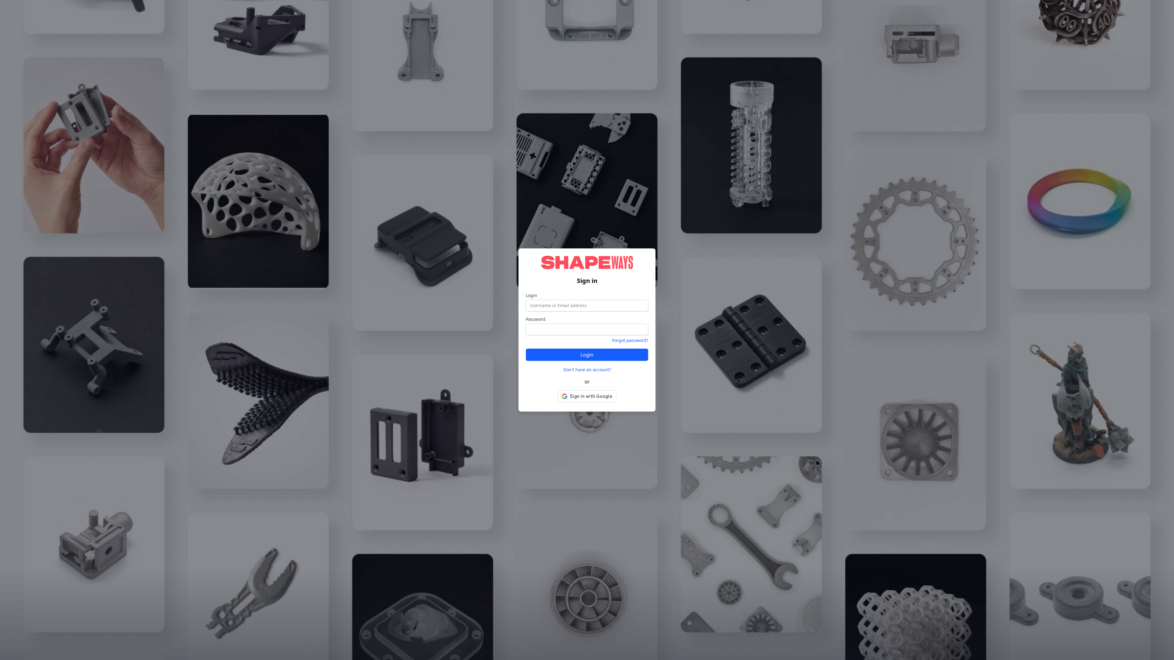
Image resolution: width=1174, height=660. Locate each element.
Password (535, 319)
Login (531, 295)
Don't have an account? (587, 369)
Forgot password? (630, 340)
